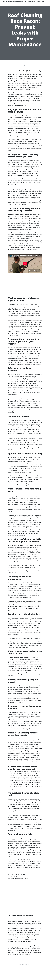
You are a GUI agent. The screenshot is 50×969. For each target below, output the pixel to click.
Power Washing (15, 477)
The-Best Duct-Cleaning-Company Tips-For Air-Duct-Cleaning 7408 (23, 1)
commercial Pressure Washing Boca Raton (27, 481)
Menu (5, 4)
